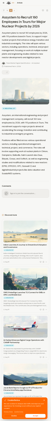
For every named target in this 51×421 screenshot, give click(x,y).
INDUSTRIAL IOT (10, 108)
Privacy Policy (8, 411)
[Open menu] (3, 3)
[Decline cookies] (44, 400)
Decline (14, 416)
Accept (35, 416)
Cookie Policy (18, 411)
